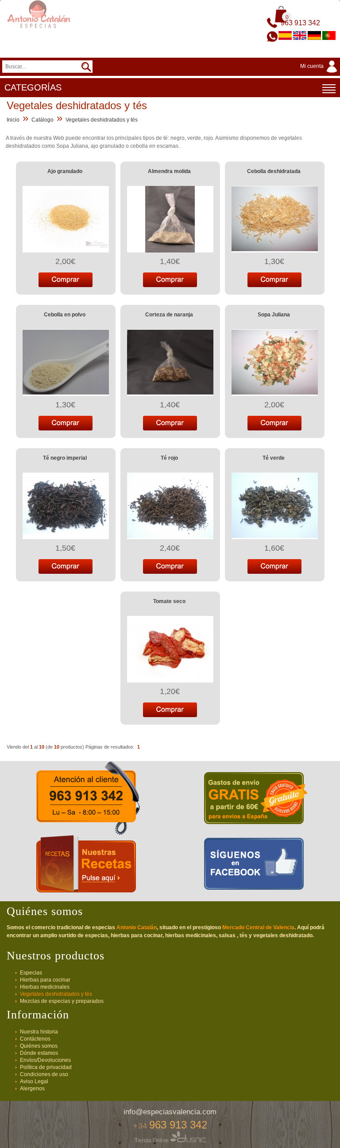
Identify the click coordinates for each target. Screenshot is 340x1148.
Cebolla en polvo (64, 315)
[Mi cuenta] (320, 73)
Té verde (274, 458)
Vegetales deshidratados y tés (102, 120)
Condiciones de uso (44, 1074)
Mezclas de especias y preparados (62, 1001)
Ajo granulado (64, 171)
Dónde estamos (39, 1053)
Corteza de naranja (169, 315)
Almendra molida (169, 171)
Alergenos (32, 1088)
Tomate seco (169, 601)
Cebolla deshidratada (274, 171)
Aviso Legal (34, 1081)
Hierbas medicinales (45, 987)
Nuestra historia (39, 1032)
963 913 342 (300, 23)
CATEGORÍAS (33, 87)
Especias (31, 973)
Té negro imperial (65, 458)
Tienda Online (152, 1140)
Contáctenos (35, 1039)
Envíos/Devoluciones (45, 1060)
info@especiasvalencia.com (170, 1112)
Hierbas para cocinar (45, 980)
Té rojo (169, 458)
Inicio (13, 120)
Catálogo (42, 120)
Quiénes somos (39, 1046)
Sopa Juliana (274, 315)
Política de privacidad (46, 1067)
